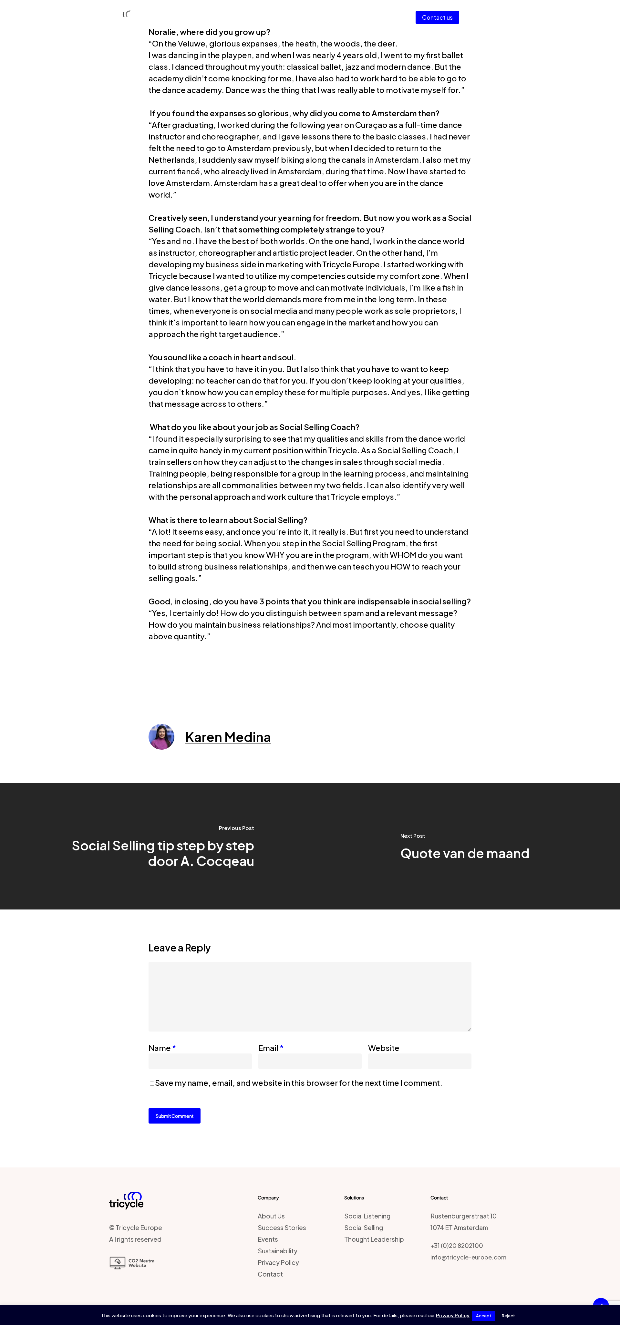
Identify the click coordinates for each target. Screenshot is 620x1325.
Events (268, 1239)
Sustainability (277, 1251)
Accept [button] (483, 1315)
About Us (271, 1216)
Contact (270, 1274)
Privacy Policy (278, 1262)
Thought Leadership (374, 1239)
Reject (508, 1315)
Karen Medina (228, 736)
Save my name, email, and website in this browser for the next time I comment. (298, 1082)
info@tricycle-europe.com (468, 1257)
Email (271, 1048)
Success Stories (282, 1227)
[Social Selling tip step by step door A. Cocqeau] (155, 846)
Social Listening (367, 1216)
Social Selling (363, 1227)
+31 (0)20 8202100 (456, 1245)
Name (162, 1048)
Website (383, 1048)
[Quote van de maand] (465, 846)
